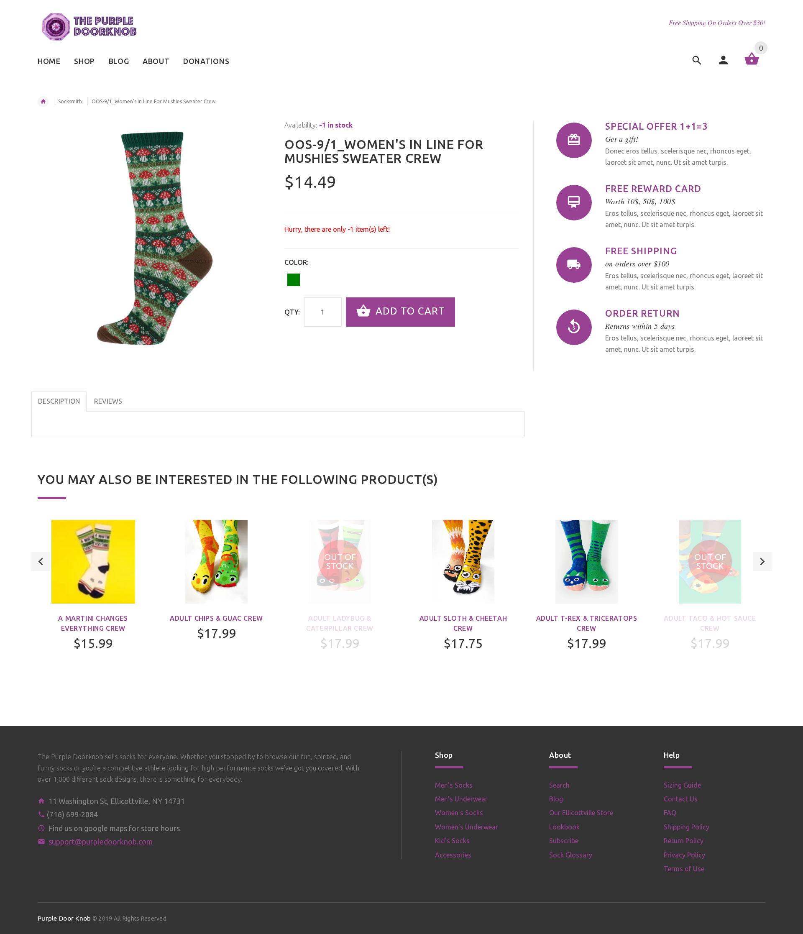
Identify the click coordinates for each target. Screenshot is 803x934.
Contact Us (681, 799)
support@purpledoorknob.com (101, 841)
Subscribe (563, 840)
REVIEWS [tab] (108, 401)
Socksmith (70, 101)
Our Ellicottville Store (581, 812)
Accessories (453, 855)
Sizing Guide (682, 785)
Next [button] (762, 561)
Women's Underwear (466, 827)
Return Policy (683, 840)
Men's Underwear (461, 799)
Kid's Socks (452, 840)
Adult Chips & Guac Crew (216, 618)
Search (559, 785)
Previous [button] (40, 561)
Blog (556, 799)
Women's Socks (459, 812)
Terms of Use (684, 869)
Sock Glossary (570, 855)
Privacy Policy (684, 855)
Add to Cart (409, 311)
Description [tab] (59, 401)
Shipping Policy (686, 827)
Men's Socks (454, 785)
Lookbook (564, 827)
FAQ (670, 812)
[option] (93, 607)
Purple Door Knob (64, 918)
